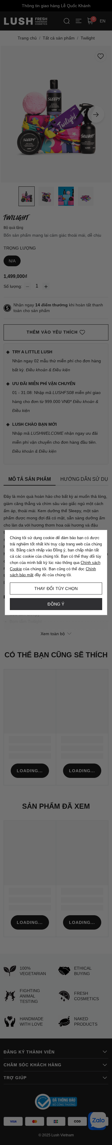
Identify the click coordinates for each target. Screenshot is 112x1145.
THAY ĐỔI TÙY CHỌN (56, 588)
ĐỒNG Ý (55, 604)
